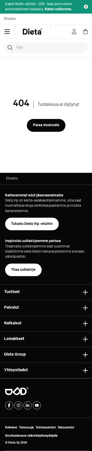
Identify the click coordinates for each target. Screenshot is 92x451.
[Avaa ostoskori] (85, 31)
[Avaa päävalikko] (7, 31)
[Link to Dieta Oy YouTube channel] (37, 405)
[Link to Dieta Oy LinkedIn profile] (28, 405)
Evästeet (11, 427)
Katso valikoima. (58, 9)
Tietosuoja (26, 427)
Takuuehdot (66, 427)
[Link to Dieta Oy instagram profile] (18, 405)
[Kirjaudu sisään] (74, 31)
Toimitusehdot (46, 427)
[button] (46, 292)
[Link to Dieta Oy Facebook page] (9, 405)
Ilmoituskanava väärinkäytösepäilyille (31, 435)
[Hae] (10, 48)
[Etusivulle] (32, 31)
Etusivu (10, 19)
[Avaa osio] (85, 292)
